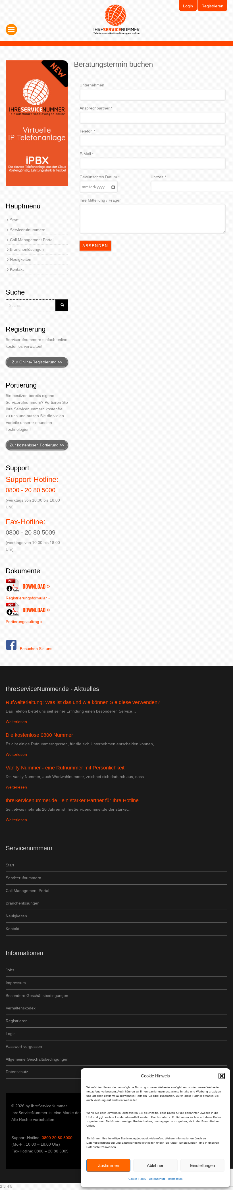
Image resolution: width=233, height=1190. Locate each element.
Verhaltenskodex (21, 1008)
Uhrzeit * (158, 177)
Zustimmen (108, 1165)
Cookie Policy (137, 1178)
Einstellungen (202, 1165)
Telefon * (87, 131)
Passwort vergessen (24, 1046)
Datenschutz (157, 1178)
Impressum (175, 1178)
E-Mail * (86, 154)
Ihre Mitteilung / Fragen (101, 200)
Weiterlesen (16, 721)
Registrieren (212, 6)
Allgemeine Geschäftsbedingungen (37, 1059)
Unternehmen (92, 85)
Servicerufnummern (27, 229)
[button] (221, 1076)
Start (14, 220)
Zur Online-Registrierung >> (37, 362)
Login (188, 6)
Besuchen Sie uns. (36, 648)
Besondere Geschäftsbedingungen (37, 995)
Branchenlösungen (27, 249)
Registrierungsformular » (28, 598)
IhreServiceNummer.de (116, 19)
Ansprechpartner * (96, 108)
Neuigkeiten (20, 259)
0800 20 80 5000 (57, 1137)
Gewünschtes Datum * (100, 177)
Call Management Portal (31, 239)
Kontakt (17, 269)
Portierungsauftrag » (24, 621)
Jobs (10, 970)
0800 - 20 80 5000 (30, 490)
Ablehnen (155, 1165)
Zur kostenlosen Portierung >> (37, 445)
